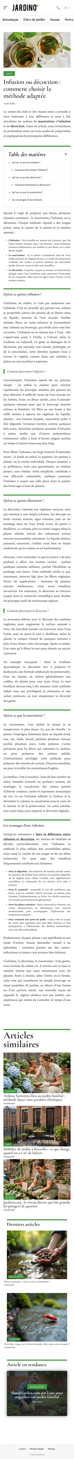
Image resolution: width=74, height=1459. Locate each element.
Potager (9, 1198)
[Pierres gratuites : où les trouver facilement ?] (37, 1255)
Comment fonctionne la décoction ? (33, 184)
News (9, 73)
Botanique (10, 1091)
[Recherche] (58, 8)
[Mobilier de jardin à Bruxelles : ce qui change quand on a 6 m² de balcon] (37, 1126)
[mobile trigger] (6, 8)
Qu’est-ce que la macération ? (27, 192)
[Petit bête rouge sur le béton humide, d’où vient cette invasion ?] (37, 1317)
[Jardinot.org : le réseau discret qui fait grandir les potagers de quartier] (37, 1179)
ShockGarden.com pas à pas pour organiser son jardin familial (37, 1394)
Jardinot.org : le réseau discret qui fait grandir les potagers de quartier (36, 1204)
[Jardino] (24, 8)
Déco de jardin (15, 1277)
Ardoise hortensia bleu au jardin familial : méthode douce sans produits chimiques (34, 1098)
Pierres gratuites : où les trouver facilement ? (27, 1281)
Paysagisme (14, 1339)
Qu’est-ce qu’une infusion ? (26, 162)
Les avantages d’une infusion (27, 199)
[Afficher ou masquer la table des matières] (56, 154)
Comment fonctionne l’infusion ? (31, 169)
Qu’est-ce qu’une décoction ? (27, 177)
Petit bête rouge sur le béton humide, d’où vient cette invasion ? (37, 1344)
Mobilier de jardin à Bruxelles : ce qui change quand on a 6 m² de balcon (36, 1151)
